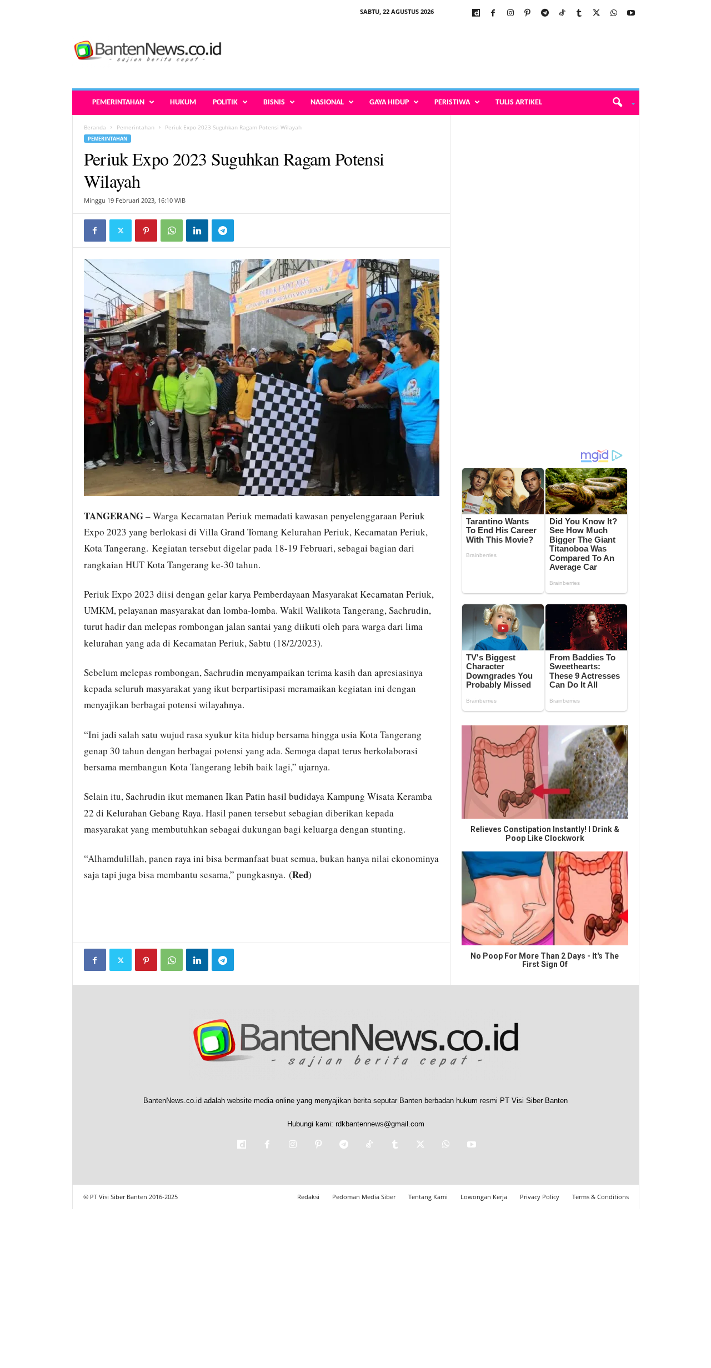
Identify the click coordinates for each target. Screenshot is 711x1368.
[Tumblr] (579, 14)
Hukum (183, 102)
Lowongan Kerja (483, 1196)
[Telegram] (545, 14)
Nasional (327, 102)
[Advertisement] (437, 52)
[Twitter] (596, 14)
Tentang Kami (428, 1196)
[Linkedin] (197, 230)
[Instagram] (510, 14)
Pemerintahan (118, 102)
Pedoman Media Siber (363, 1196)
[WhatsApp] (613, 14)
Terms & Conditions (600, 1196)
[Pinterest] (527, 14)
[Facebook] (493, 14)
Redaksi (308, 1196)
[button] (619, 103)
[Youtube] (631, 14)
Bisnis (274, 102)
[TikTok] (562, 14)
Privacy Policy (539, 1196)
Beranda (95, 127)
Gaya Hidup (389, 102)
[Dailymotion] (476, 14)
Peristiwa (452, 102)
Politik (225, 102)
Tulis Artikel (518, 102)
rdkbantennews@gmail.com (380, 1124)
